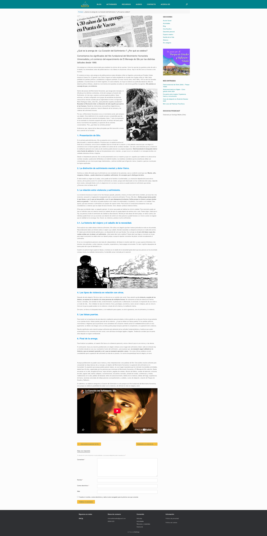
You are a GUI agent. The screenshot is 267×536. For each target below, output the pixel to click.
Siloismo (165, 40)
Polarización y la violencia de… (146, 444)
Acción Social (167, 21)
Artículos (139, 518)
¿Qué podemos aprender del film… (89, 444)
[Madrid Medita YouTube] (82, 518)
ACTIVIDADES (111, 4)
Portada (80, 12)
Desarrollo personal (169, 32)
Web (78, 491)
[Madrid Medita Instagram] (81, 518)
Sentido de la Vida (168, 37)
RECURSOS (126, 4)
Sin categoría (167, 43)
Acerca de (140, 527)
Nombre (80, 480)
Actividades (166, 23)
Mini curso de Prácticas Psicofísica (174, 104)
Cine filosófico (167, 29)
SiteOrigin (136, 532)
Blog (164, 26)
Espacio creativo (168, 34)
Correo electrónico (83, 485)
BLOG (99, 4)
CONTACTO (151, 4)
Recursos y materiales (143, 524)
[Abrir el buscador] (187, 4)
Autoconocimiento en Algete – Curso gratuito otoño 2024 (174, 90)
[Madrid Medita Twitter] (80, 518)
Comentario (81, 459)
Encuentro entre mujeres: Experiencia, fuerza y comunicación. (174, 95)
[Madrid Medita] (85, 4)
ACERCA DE (165, 4)
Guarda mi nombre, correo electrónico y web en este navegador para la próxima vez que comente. (109, 497)
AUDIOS (139, 4)
